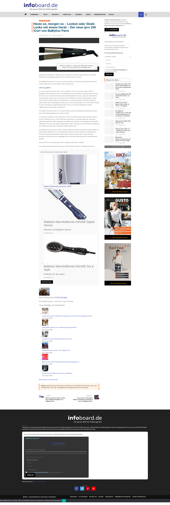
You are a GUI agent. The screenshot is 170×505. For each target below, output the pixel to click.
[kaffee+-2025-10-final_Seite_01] (117, 280)
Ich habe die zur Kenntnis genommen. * (45, 472)
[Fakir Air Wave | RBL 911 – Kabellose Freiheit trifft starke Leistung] (109, 131)
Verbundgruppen (100, 14)
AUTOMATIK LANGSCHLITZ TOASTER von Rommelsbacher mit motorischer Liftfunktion (123, 113)
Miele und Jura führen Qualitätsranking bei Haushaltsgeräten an (60, 362)
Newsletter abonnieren (32, 438)
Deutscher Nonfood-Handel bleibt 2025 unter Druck (57, 339)
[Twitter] (82, 488)
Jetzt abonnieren (111, 29)
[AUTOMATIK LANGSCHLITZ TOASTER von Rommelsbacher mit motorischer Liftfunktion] (109, 113)
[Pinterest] (88, 488)
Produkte (55, 14)
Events (88, 14)
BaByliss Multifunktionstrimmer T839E (57, 186)
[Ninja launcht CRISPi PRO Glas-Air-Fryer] (109, 123)
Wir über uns (93, 496)
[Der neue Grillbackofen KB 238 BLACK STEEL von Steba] (109, 96)
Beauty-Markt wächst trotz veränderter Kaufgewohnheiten (59, 327)
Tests (45, 14)
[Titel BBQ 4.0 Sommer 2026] (117, 188)
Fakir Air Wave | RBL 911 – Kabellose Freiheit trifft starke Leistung (123, 130)
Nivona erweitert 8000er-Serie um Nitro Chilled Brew (57, 373)
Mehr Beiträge (47, 282)
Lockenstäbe (42, 20)
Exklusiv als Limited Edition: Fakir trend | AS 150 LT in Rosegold (122, 104)
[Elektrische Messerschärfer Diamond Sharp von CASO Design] (109, 140)
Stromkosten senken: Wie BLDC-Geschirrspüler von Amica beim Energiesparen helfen (67, 316)
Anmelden (109, 74)
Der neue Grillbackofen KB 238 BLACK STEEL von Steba (123, 95)
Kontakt (101, 496)
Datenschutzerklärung (119, 70)
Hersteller (67, 14)
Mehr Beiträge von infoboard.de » (48, 379)
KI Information (83, 496)
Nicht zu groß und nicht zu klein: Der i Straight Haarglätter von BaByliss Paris (56, 399)
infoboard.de (45, 35)
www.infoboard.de (34, 497)
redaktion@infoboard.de (39, 481)
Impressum (73, 496)
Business (78, 14)
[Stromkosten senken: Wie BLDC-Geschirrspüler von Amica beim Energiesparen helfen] (109, 86)
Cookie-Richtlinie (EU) (139, 496)
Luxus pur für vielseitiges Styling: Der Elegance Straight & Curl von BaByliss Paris (82, 399)
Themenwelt (34, 14)
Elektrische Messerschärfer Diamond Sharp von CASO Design (123, 139)
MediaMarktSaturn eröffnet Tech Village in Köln (56, 350)
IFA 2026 (111, 14)
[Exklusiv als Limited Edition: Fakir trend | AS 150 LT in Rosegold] (109, 105)
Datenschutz (109, 496)
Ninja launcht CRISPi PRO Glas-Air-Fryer (123, 122)
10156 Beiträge (61, 297)
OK (64, 500)
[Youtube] (93, 488)
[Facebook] (76, 488)
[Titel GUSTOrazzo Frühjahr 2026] (117, 234)
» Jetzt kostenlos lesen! (119, 192)
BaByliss (48, 20)
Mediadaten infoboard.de (123, 496)
